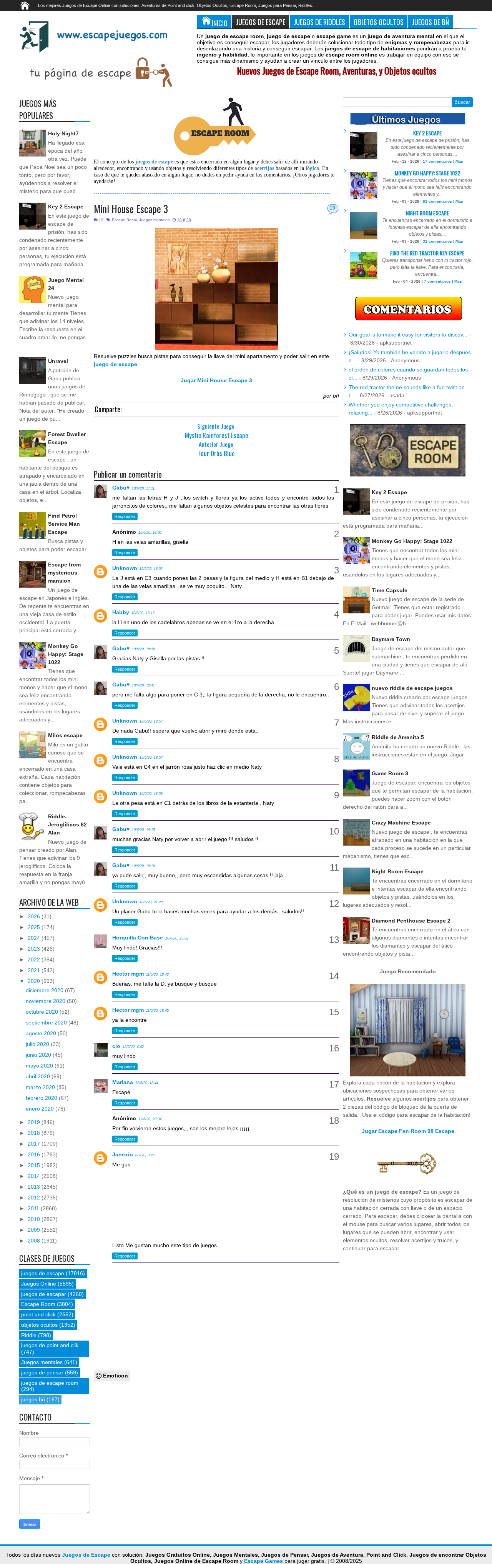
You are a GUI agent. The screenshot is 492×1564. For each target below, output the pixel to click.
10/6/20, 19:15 (143, 830)
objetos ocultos (39, 1325)
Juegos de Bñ (430, 22)
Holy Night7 (63, 133)
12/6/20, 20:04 (149, 1119)
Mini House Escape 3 (131, 209)
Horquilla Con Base (137, 937)
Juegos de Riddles (319, 22)
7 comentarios (437, 281)
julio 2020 (38, 1044)
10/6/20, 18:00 (149, 533)
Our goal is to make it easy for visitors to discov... (408, 334)
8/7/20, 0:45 (145, 1155)
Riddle (29, 1335)
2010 (35, 1219)
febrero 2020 (42, 1098)
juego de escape (115, 364)
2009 (35, 1230)
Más (459, 161)
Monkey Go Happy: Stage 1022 (65, 654)
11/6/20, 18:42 (157, 974)
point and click (38, 1314)
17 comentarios (437, 161)
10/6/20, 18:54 (151, 721)
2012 (35, 1197)
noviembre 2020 (46, 1001)
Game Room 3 (390, 773)
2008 (35, 1241)
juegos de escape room (49, 1383)
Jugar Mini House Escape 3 (216, 380)
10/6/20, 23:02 (176, 938)
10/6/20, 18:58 (151, 794)
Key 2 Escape (65, 206)
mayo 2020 (40, 1066)
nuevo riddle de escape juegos (412, 688)
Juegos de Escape (260, 22)
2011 (34, 1208)
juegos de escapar (43, 1294)
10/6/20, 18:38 (143, 649)
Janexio (122, 1154)
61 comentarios (437, 201)
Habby (120, 612)
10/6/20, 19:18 (143, 866)
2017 (35, 1144)
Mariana (122, 1082)
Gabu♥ (121, 488)
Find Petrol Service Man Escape (64, 524)
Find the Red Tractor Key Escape (427, 253)
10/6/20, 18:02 (151, 569)
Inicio (220, 23)
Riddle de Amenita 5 (398, 737)
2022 (35, 959)
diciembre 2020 (45, 990)
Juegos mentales (154, 220)
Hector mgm (128, 974)
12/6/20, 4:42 (133, 1047)
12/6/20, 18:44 (146, 1083)
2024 (35, 938)
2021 (35, 970)
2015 (35, 1165)
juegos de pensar (42, 1372)
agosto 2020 (42, 1033)
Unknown (124, 568)
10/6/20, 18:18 (143, 613)
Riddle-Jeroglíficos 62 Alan (67, 824)
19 (332, 208)
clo (116, 1046)
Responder (125, 516)
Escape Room (124, 220)
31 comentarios (437, 241)
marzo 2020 (41, 1087)
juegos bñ (33, 1399)
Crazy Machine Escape (401, 822)
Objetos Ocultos (379, 22)
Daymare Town (391, 639)
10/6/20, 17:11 (143, 488)
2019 (35, 1122)
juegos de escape (42, 1273)
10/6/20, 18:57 (151, 758)
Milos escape (65, 735)
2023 (35, 949)
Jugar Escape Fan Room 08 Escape (408, 1131)
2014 (35, 1176)
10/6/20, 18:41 (143, 685)
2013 (35, 1187)
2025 (35, 927)
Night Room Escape (427, 213)
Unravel (58, 361)
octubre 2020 (43, 1012)
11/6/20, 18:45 (157, 1011)
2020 (35, 981)
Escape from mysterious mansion (64, 572)
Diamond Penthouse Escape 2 (411, 921)
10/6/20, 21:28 (151, 902)
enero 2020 (40, 1109)
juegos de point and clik (49, 1345)
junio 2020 (39, 1055)
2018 (35, 1133)
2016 (35, 1154)
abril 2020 (39, 1076)
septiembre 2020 (47, 1022)
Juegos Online (38, 1284)
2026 (35, 916)
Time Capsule (389, 590)
